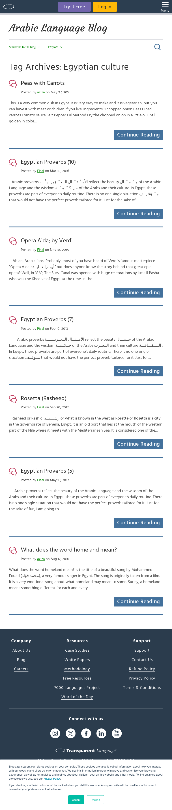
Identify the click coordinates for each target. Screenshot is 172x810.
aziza (41, 92)
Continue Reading (138, 135)
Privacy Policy (51, 778)
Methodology (77, 669)
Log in (104, 6)
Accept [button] (76, 800)
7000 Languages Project (77, 688)
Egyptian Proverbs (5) (47, 471)
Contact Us (142, 660)
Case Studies (77, 650)
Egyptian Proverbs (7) (47, 319)
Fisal (40, 171)
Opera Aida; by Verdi (47, 240)
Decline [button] (95, 800)
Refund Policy (142, 669)
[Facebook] (86, 733)
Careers (21, 669)
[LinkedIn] (101, 733)
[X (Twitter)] (71, 733)
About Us (21, 650)
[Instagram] (55, 733)
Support (142, 650)
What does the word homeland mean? (69, 550)
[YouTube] (117, 733)
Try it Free (74, 6)
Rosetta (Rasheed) (44, 398)
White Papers (77, 660)
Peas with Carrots (43, 83)
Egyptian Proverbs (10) (48, 162)
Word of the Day (77, 697)
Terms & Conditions (142, 688)
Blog (21, 660)
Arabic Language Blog (58, 27)
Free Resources (77, 678)
